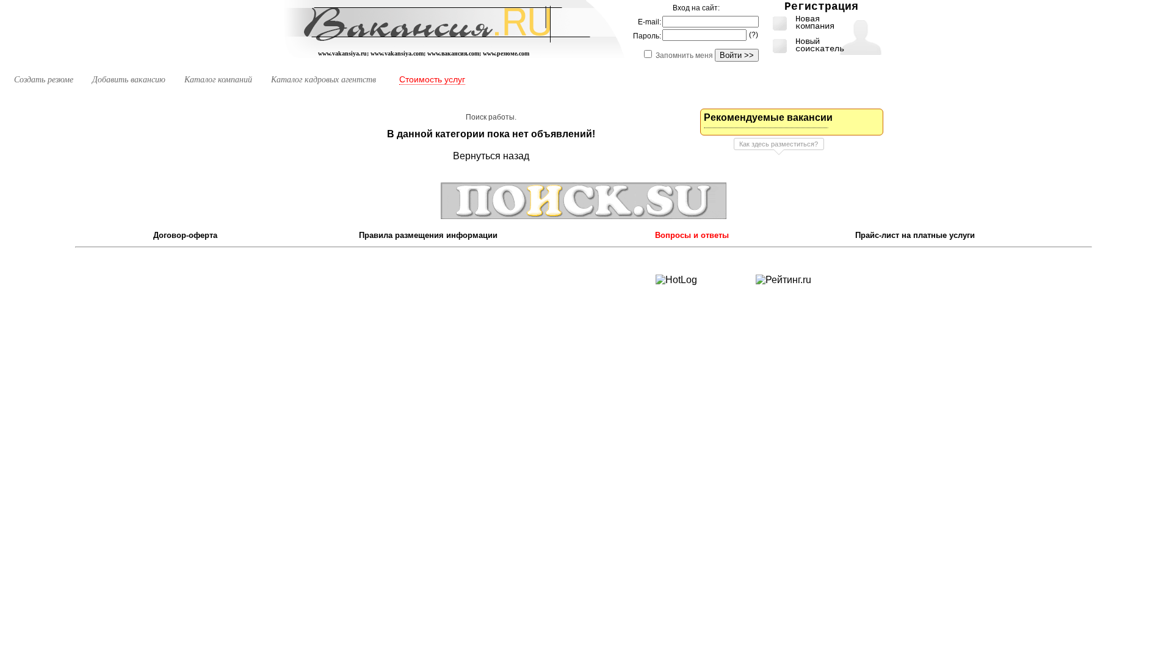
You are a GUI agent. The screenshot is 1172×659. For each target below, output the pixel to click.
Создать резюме (43, 79)
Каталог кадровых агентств (323, 79)
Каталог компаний (218, 79)
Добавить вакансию (128, 79)
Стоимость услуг (432, 79)
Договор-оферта (185, 235)
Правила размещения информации (428, 235)
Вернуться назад (491, 156)
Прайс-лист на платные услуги (915, 235)
